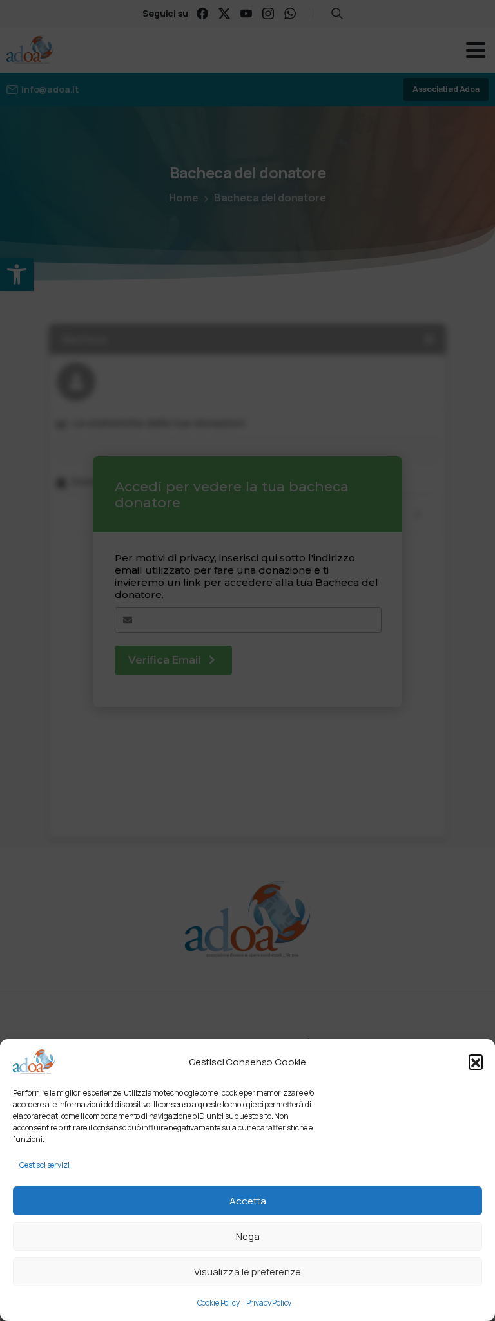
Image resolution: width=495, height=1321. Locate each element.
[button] (475, 1061)
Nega (248, 1236)
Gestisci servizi (44, 1164)
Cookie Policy (218, 1302)
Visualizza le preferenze (247, 1272)
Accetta (247, 1201)
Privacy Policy (269, 1302)
